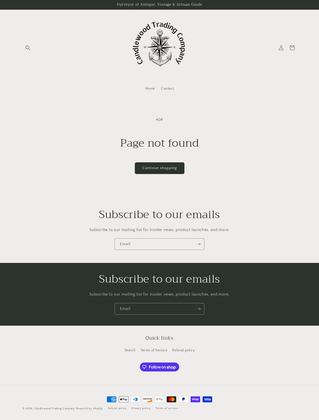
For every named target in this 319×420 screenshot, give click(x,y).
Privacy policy (141, 408)
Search (130, 350)
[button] (27, 47)
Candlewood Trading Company (54, 408)
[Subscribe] (198, 244)
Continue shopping (159, 168)
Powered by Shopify (89, 408)
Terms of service (167, 408)
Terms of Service (154, 350)
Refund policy (183, 350)
